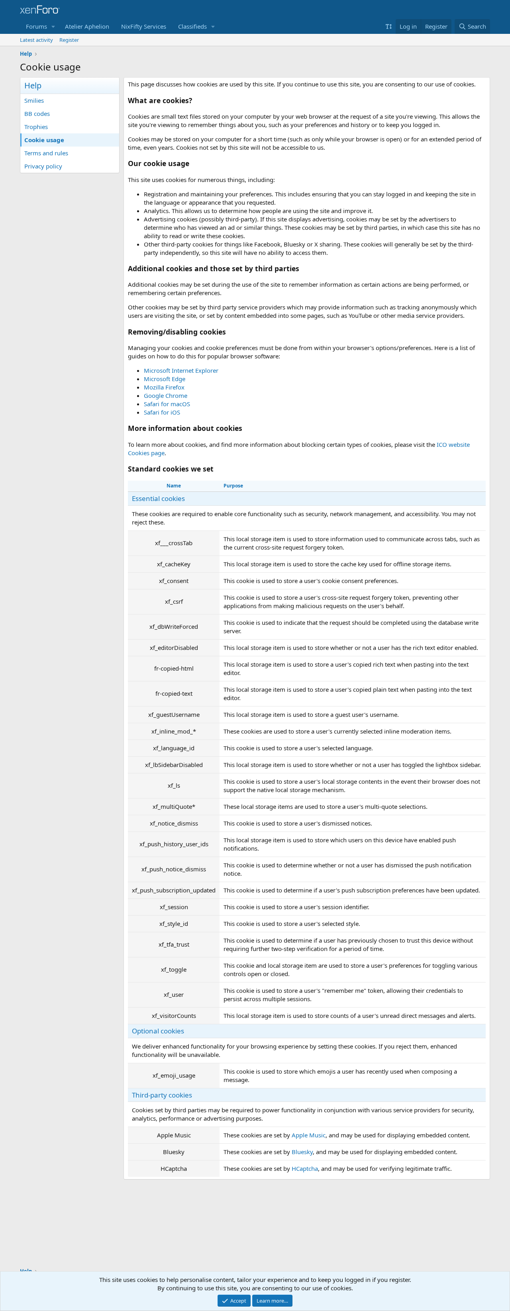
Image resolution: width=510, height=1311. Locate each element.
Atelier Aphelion (87, 26)
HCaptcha (305, 1168)
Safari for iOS (162, 412)
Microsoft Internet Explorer (181, 370)
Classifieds (192, 26)
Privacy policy (43, 166)
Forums (36, 26)
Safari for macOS (167, 404)
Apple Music (309, 1135)
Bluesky (302, 1152)
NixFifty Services (143, 26)
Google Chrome (165, 395)
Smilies (34, 100)
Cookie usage (44, 140)
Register (69, 39)
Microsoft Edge (164, 379)
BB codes (37, 113)
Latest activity (36, 39)
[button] (53, 26)
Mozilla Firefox (164, 387)
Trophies (36, 127)
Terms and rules (46, 153)
